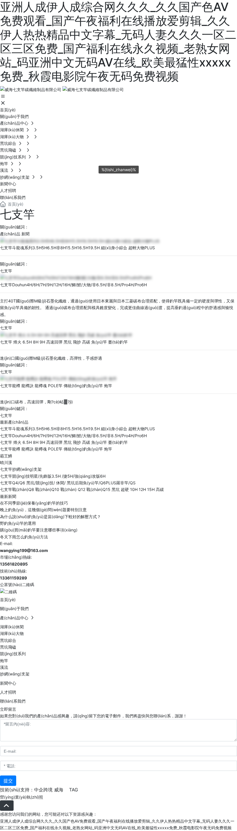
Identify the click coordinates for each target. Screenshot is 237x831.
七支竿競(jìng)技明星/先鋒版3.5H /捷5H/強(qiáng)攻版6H (52, 476)
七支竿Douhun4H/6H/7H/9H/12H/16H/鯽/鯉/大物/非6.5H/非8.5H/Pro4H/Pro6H (73, 284)
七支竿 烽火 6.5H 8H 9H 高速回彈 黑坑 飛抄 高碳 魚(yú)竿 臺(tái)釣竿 (64, 341)
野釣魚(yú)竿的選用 (18, 523)
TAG (73, 790)
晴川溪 (6, 462)
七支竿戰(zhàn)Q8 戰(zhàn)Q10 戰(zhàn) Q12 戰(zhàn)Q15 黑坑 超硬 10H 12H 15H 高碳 (82, 489)
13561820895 (14, 564)
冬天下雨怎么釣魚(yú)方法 (24, 536)
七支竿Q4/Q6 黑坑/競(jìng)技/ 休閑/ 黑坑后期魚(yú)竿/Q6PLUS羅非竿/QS (68, 482)
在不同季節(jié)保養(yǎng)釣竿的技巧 (34, 503)
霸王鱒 (6, 455)
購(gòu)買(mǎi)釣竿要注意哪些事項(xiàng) (38, 529)
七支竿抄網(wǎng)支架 (21, 469)
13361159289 (13, 577)
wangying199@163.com (24, 550)
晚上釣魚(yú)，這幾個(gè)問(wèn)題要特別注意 (43, 509)
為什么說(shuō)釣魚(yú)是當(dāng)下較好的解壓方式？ (50, 516)
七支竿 (6, 270)
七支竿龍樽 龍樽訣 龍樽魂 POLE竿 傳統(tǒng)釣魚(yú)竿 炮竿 (56, 385)
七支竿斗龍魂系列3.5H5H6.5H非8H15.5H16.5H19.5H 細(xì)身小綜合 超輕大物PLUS (77, 247)
